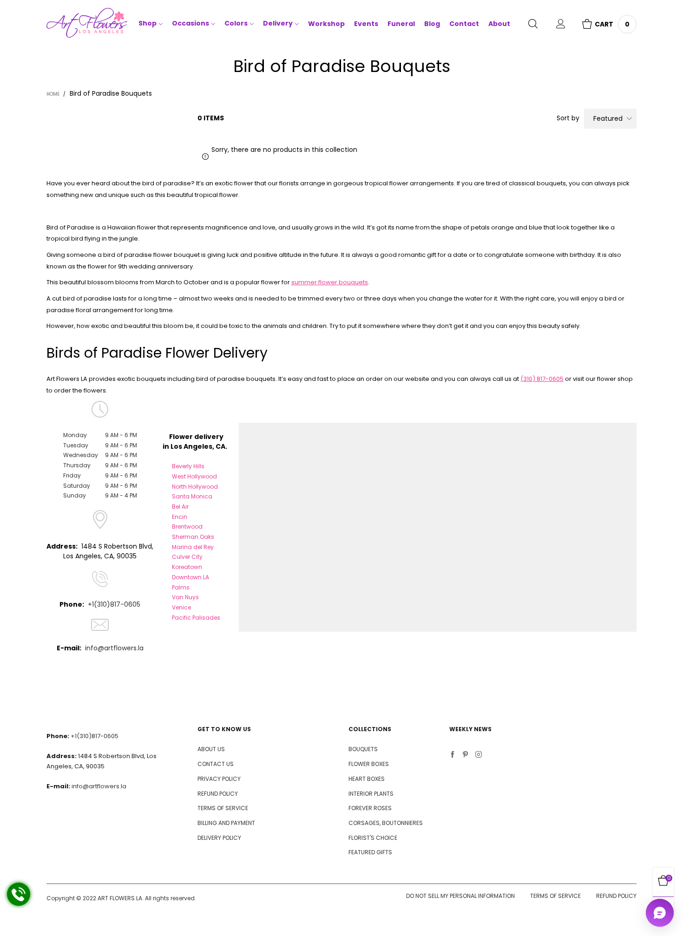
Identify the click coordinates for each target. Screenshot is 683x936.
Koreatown (187, 567)
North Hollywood (195, 487)
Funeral (401, 23)
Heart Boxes (366, 779)
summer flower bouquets (329, 282)
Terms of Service (555, 896)
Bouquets (363, 749)
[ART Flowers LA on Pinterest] (465, 755)
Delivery (278, 23)
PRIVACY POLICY (219, 779)
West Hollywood (194, 476)
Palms (181, 587)
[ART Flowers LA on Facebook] (452, 755)
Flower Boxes (368, 764)
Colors (236, 23)
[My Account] (560, 24)
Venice (181, 607)
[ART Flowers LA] (86, 24)
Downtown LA (190, 577)
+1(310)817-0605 (114, 604)
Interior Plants (371, 794)
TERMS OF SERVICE (222, 808)
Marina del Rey (193, 547)
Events (366, 23)
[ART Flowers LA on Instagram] (478, 755)
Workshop (326, 23)
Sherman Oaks (193, 537)
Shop (147, 23)
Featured (608, 118)
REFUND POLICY (217, 794)
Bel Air (180, 507)
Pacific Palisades (196, 618)
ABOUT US (211, 749)
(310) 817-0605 (542, 378)
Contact (464, 23)
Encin (179, 517)
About (499, 23)
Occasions (190, 23)
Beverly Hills (188, 466)
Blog (432, 23)
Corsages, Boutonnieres (385, 823)
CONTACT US (215, 764)
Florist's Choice (372, 838)
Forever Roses (370, 808)
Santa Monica (192, 496)
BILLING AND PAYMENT (226, 823)
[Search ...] (533, 24)
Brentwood (187, 526)
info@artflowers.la (114, 648)
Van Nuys (185, 597)
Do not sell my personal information (460, 896)
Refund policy (616, 896)
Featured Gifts (370, 852)
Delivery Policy (219, 838)
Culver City (187, 557)
